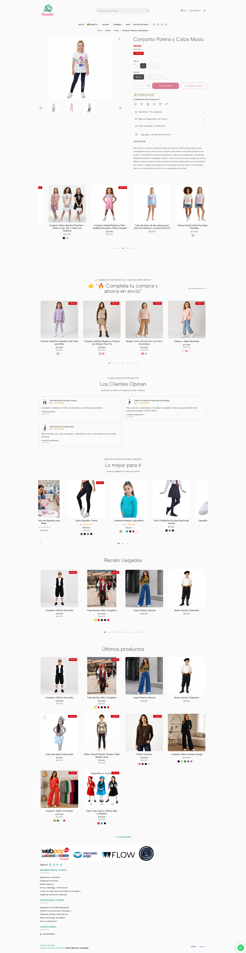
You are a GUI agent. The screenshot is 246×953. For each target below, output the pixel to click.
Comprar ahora (165, 86)
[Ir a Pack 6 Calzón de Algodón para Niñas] (59, 498)
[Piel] (136, 531)
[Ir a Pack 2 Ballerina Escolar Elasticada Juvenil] (187, 498)
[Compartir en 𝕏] (142, 104)
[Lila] (185, 235)
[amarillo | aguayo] (95, 620)
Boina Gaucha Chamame (186, 610)
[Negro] (56, 238)
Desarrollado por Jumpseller (77, 948)
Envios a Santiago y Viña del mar (54, 887)
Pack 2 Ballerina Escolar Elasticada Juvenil (186, 522)
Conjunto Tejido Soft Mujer (59, 811)
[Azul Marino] (106, 534)
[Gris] (103, 534)
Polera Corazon (144, 754)
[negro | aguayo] (102, 620)
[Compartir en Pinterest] (154, 104)
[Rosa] (103, 353)
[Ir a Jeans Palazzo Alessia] (144, 588)
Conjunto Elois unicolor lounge (186, 754)
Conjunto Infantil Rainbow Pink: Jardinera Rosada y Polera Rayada (102, 226)
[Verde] (185, 761)
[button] (109, 248)
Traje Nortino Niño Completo (102, 610)
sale (128, 24)
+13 (152, 531)
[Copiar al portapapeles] (166, 104)
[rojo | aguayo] (98, 620)
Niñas (116, 30)
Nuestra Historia (46, 884)
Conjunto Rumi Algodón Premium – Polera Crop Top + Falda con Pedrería (59, 228)
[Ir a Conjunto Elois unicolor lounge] (186, 732)
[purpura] (191, 761)
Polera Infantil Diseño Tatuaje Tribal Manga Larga (102, 755)
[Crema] (188, 235)
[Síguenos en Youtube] (162, 24)
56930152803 (49, 934)
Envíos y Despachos (48, 921)
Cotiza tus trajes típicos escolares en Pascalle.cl (60, 891)
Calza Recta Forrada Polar (62, 427)
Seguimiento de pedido (50, 877)
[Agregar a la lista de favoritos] (43, 199)
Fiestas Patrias (140, 24)
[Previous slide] (41, 108)
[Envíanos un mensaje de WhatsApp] (241, 948)
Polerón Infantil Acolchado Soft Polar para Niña (59, 342)
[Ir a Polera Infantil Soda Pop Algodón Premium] (187, 203)
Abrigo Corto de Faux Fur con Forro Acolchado (144, 342)
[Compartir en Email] (160, 104)
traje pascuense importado (59, 754)
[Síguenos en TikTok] (166, 24)
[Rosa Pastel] (59, 238)
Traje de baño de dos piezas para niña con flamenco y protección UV (144, 226)
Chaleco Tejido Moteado (186, 341)
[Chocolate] (142, 764)
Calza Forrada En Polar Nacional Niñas (152, 400)
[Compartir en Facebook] (135, 104)
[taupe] (182, 761)
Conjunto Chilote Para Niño (59, 610)
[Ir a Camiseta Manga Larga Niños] (144, 498)
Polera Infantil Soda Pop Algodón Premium (186, 226)
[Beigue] (149, 764)
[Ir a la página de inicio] (47, 10)
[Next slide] (120, 108)
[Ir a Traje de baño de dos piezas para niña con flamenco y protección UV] (144, 203)
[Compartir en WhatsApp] (148, 104)
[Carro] (204, 11)
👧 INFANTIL (92, 24)
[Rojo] (149, 531)
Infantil (108, 30)
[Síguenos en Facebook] (158, 24)
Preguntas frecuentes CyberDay (53, 894)
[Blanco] (62, 238)
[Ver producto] (45, 402)
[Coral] (54, 820)
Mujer (105, 24)
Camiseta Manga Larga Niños (144, 520)
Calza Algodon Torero (102, 520)
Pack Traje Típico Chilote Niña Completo (101, 812)
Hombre (117, 24)
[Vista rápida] (43, 206)
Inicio (81, 24)
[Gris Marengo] (97, 534)
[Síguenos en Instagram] (154, 24)
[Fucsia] (64, 820)
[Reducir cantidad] (136, 86)
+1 (194, 761)
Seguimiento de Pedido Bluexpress (54, 907)
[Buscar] (147, 10)
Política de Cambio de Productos (54, 914)
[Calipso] (142, 531)
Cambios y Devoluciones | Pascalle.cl (55, 911)
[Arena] (100, 353)
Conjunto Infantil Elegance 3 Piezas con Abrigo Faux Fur (102, 342)
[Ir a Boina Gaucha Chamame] (187, 588)
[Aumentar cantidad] (148, 86)
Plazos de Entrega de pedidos (52, 918)
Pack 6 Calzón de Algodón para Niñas (59, 522)
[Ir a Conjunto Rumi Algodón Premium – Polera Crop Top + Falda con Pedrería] (59, 203)
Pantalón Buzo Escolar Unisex (63, 400)
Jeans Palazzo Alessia (144, 610)
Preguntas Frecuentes (49, 881)
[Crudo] (61, 820)
